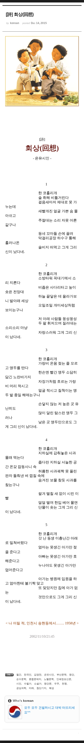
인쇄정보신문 (63, 679)
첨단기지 (41, 688)
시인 (18, 683)
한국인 (27, 674)
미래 (31, 688)
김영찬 (37, 674)
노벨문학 (49, 679)
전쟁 (64, 683)
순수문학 (21, 679)
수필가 (27, 683)
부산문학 (62, 674)
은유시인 (49, 674)
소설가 (37, 683)
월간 (18, 674)
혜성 (51, 688)
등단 (71, 674)
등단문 (48, 683)
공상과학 (21, 688)
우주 (56, 683)
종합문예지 (35, 679)
